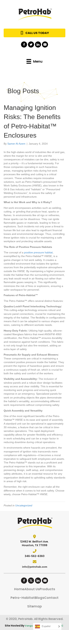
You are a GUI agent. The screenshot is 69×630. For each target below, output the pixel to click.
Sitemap (34, 606)
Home (19, 589)
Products (47, 589)
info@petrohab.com (34, 566)
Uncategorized (23, 505)
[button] (24, 44)
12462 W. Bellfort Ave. (34, 541)
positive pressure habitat (38, 252)
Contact (51, 597)
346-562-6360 (35, 556)
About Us (32, 589)
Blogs (39, 597)
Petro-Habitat (22, 597)
